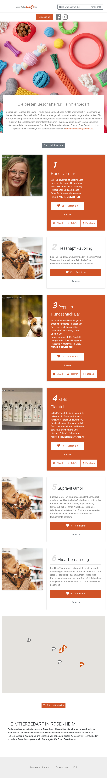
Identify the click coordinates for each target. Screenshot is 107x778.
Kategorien (96, 7)
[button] (61, 651)
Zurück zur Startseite (53, 705)
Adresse (67, 214)
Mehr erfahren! (70, 196)
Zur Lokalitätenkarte (53, 145)
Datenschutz (62, 767)
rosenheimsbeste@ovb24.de (79, 128)
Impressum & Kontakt (40, 767)
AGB (75, 767)
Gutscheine (44, 17)
